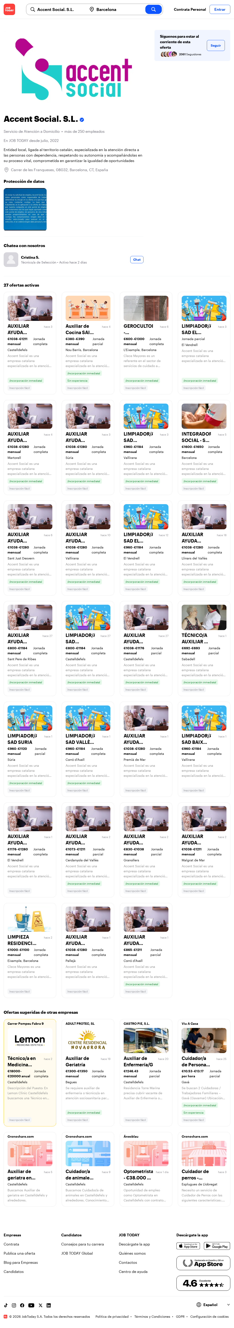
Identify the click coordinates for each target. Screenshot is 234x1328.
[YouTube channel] (31, 1305)
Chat (137, 259)
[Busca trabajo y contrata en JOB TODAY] (9, 9)
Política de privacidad (112, 1316)
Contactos (128, 1262)
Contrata (11, 1244)
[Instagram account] (14, 1305)
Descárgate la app (134, 1244)
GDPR (180, 1316)
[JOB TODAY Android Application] (217, 1246)
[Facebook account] (22, 1305)
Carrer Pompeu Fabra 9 (26, 1023)
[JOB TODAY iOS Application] (188, 1246)
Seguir (216, 45)
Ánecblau (131, 1136)
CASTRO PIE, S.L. (137, 1023)
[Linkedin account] (49, 1305)
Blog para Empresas (21, 1262)
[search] (153, 9)
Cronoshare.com (21, 1136)
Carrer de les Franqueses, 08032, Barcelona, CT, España (59, 170)
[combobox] (60, 9)
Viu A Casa (190, 1023)
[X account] (40, 1305)
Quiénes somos (132, 1253)
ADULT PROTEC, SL (80, 1023)
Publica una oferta (19, 1253)
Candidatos (14, 1271)
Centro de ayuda (133, 1271)
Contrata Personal (190, 9)
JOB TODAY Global (77, 1253)
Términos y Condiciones (152, 1316)
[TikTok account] (6, 1305)
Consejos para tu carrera (82, 1244)
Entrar (220, 9)
